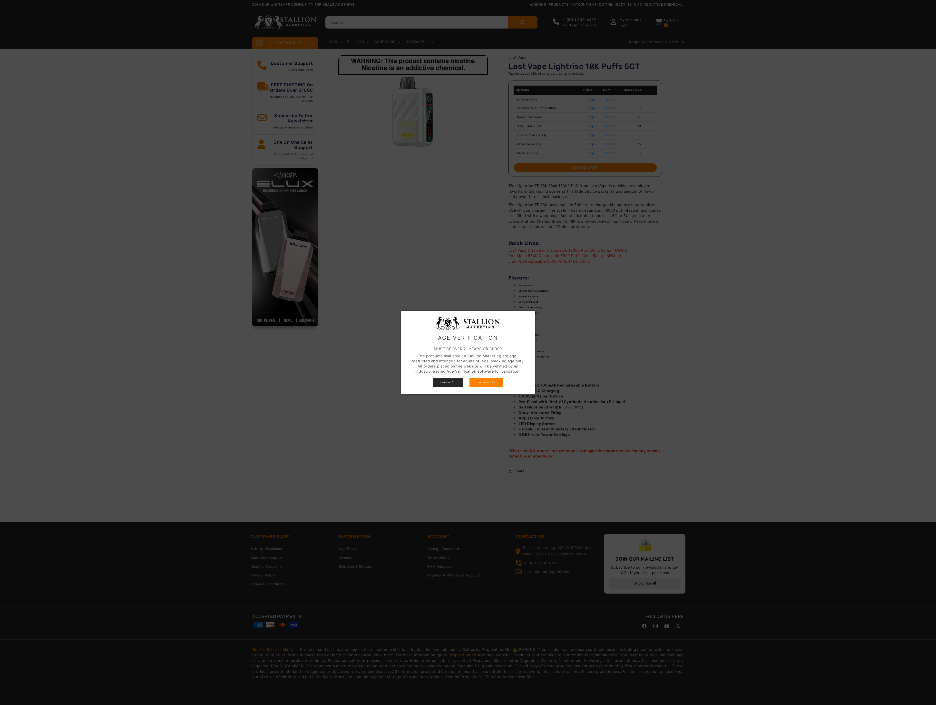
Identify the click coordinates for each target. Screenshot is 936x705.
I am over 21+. (486, 382)
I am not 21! (448, 382)
